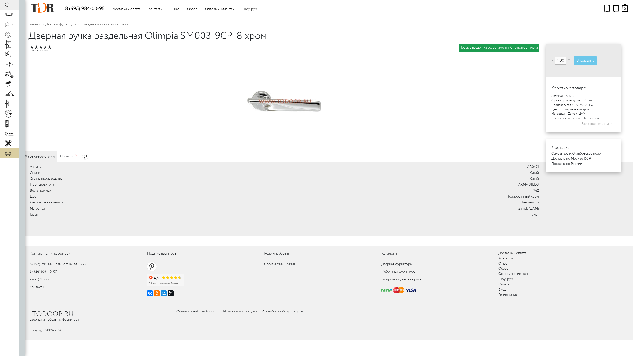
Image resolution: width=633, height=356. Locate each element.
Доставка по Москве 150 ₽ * (572, 158)
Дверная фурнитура (60, 24)
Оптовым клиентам (220, 9)
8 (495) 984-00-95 (84, 8)
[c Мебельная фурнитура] (9, 15)
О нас (175, 9)
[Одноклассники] (157, 293)
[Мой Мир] (164, 293)
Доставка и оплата (126, 9)
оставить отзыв (40, 51)
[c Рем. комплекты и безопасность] (9, 143)
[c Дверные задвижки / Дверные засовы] (9, 133)
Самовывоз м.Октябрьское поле (576, 153)
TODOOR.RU (53, 314)
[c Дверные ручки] (9, 25)
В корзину (585, 60)
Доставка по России (566, 163)
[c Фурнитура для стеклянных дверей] (9, 114)
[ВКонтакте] (150, 293)
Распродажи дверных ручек (402, 279)
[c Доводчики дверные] (9, 94)
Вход (502, 289)
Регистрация (508, 294)
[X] (171, 293)
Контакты (155, 9)
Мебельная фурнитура (398, 271)
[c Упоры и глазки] (9, 74)
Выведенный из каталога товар (104, 24)
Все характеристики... (599, 123)
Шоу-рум (250, 9)
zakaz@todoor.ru (43, 279)
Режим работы (276, 253)
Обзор (192, 9)
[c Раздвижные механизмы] (9, 64)
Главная (34, 24)
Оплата (503, 284)
